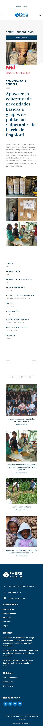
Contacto (7, 622)
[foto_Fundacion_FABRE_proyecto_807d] (21, 234)
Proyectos (7, 618)
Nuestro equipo (9, 613)
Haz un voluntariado (11, 678)
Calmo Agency (25, 723)
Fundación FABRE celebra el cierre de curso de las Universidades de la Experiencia (20, 651)
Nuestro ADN (8, 609)
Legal (5, 626)
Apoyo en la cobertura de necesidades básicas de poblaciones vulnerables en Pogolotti (21, 467)
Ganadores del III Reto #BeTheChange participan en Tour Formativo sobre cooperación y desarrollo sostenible (18, 640)
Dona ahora (8, 686)
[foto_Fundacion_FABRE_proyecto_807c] (21, 209)
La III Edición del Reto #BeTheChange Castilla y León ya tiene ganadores (18, 661)
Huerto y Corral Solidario (21, 507)
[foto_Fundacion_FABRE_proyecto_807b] (21, 186)
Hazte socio (8, 682)
